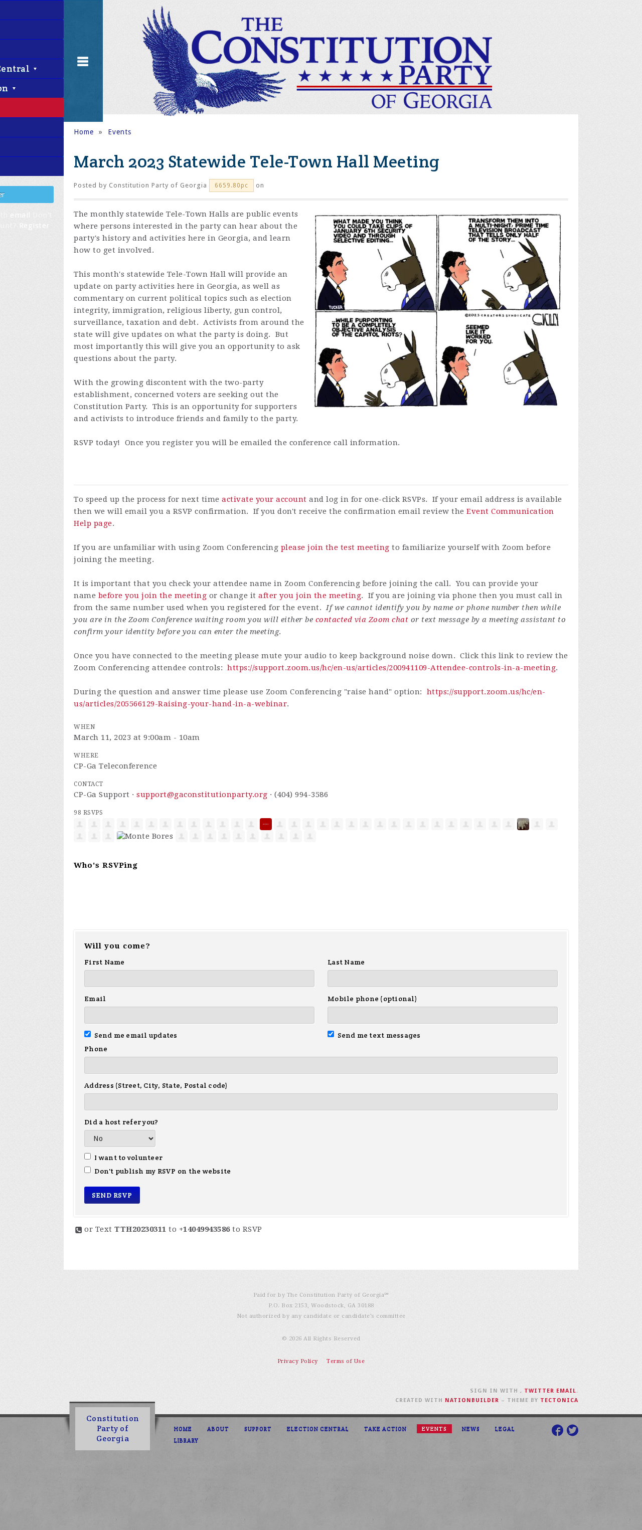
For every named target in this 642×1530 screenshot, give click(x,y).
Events (119, 132)
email (20, 215)
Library (186, 1440)
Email (95, 998)
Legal (505, 1428)
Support (258, 1428)
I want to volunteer (128, 1157)
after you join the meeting (309, 595)
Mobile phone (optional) (372, 998)
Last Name (346, 962)
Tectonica (559, 1400)
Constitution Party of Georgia (112, 1428)
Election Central (318, 1428)
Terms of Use (346, 1361)
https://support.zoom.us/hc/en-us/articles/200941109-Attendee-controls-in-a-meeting (391, 667)
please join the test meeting (335, 547)
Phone (95, 1048)
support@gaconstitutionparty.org (202, 794)
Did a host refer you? (121, 1121)
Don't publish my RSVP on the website (162, 1171)
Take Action (385, 1428)
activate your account (264, 499)
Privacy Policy (297, 1361)
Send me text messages (379, 1035)
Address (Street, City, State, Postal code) (156, 1085)
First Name (104, 962)
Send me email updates (136, 1035)
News (471, 1428)
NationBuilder (472, 1400)
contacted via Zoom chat (362, 619)
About (218, 1428)
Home (84, 132)
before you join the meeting (152, 595)
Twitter (539, 1391)
